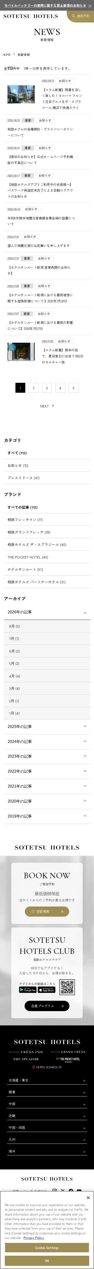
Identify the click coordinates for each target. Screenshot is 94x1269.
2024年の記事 (20, 742)
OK (47, 1260)
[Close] (88, 1197)
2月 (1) (14, 700)
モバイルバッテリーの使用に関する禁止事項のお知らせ (45, 5)
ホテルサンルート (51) (25, 569)
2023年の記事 (20, 756)
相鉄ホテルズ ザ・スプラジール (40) (36, 544)
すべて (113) (17, 452)
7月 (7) (14, 638)
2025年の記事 (20, 727)
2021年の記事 (20, 786)
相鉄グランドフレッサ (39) (28, 532)
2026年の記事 (20, 612)
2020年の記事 (20, 801)
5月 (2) (14, 663)
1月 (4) (14, 713)
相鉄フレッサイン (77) (25, 519)
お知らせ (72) (17, 465)
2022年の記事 (20, 771)
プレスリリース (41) (23, 477)
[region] (47, 1230)
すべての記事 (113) (22, 507)
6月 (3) (14, 650)
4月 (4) (14, 675)
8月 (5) (14, 626)
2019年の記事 (20, 816)
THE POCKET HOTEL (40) (27, 556)
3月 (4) (14, 688)
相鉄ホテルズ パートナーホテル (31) (36, 581)
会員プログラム (42, 1005)
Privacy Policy (34, 1237)
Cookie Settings (47, 1247)
